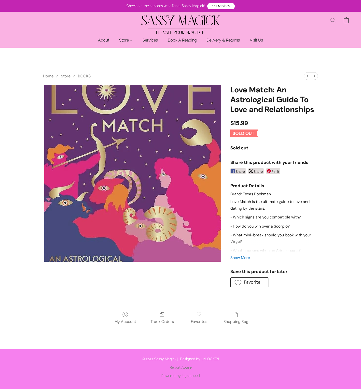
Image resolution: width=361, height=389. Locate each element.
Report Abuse (181, 367)
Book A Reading (182, 40)
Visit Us (256, 40)
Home (48, 76)
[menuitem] (307, 76)
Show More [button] (240, 257)
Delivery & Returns (223, 40)
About (103, 40)
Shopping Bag (235, 321)
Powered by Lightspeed (180, 376)
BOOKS (84, 76)
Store (124, 40)
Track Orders (162, 321)
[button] (221, 6)
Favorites (199, 321)
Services (150, 40)
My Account (125, 321)
